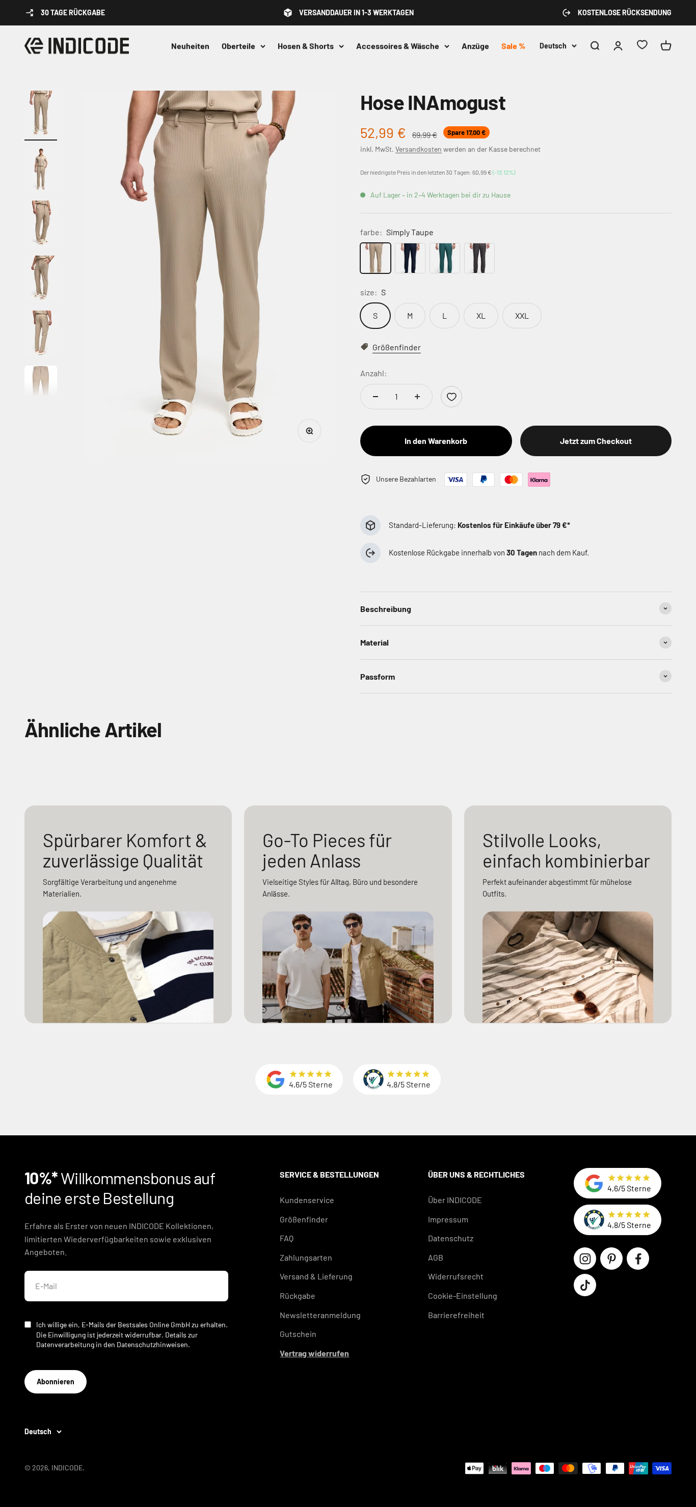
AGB (435, 1257)
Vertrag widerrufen (314, 1353)
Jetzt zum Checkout (596, 440)
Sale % (513, 45)
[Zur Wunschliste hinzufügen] (451, 396)
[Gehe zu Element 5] (40, 335)
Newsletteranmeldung (320, 1315)
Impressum (448, 1219)
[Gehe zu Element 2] (40, 171)
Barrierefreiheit (456, 1315)
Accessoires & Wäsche (397, 45)
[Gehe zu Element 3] (40, 225)
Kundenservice (307, 1200)
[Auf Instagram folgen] (585, 1258)
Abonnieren (55, 1381)
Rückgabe (297, 1295)
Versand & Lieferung (316, 1276)
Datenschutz (450, 1238)
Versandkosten (418, 149)
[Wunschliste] (642, 46)
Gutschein (298, 1333)
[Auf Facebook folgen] (638, 1258)
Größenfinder (304, 1219)
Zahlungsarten (306, 1257)
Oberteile (238, 45)
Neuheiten (190, 45)
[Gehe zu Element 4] (40, 280)
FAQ (286, 1238)
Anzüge (475, 45)
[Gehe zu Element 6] (40, 390)
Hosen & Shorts (306, 45)
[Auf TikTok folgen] (585, 1285)
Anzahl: (373, 373)
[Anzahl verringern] (375, 396)
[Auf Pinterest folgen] (611, 1258)
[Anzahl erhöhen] (417, 396)
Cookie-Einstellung (462, 1295)
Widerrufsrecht (456, 1276)
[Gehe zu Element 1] (40, 116)
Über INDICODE (455, 1200)
